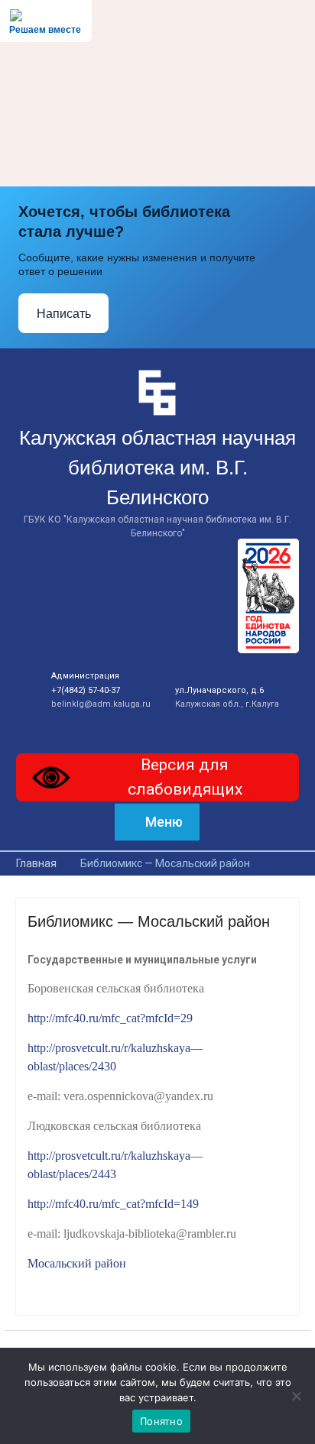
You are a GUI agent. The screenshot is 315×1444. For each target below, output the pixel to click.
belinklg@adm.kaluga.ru (101, 704)
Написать (64, 313)
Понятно (161, 1421)
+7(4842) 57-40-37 (85, 690)
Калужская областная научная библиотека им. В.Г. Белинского (157, 467)
